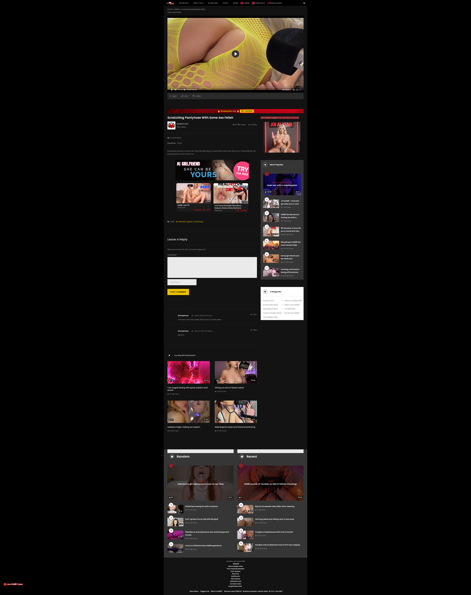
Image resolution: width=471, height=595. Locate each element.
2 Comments (175, 138)
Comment (172, 255)
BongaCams (276, 3)
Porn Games (235, 571)
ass (177, 221)
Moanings (268, 309)
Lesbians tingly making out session (183, 427)
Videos (177, 9)
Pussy (225, 3)
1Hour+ (266, 300)
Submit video (263, 591)
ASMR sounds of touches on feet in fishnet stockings (270, 483)
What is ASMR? (216, 591)
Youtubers (268, 317)
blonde (182, 221)
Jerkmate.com (235, 581)
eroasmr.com (182, 124)
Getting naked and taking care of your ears (274, 519)
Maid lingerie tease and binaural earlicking (235, 427)
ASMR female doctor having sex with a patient (290, 217)
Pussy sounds (269, 313)
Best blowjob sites (235, 566)
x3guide (236, 564)
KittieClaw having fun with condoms (201, 506)
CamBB (246, 3)
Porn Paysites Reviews (235, 569)
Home (170, 9)
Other (287, 309)
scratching (198, 221)
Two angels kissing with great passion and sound (187, 389)
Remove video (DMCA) (233, 591)
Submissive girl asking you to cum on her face (200, 483)
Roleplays (184, 3)
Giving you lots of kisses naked (229, 387)
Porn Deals (259, 3)
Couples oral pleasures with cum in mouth (274, 532)
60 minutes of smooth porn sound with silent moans (291, 231)
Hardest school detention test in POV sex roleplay (277, 545)
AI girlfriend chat (235, 586)
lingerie (189, 221)
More (235, 3)
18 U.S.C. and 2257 (276, 591)
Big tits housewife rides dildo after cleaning (274, 506)
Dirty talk (198, 3)
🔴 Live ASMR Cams (13, 584)
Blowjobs (213, 3)
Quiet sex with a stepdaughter (282, 185)
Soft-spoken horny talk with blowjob (201, 519)
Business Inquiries (250, 591)
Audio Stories (291, 300)
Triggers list (204, 591)
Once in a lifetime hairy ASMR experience (203, 545)
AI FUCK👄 (286, 90)
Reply (255, 314)
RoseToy (235, 574)
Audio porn (235, 576)
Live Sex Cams (235, 584)
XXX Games (235, 579)
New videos (194, 591)
